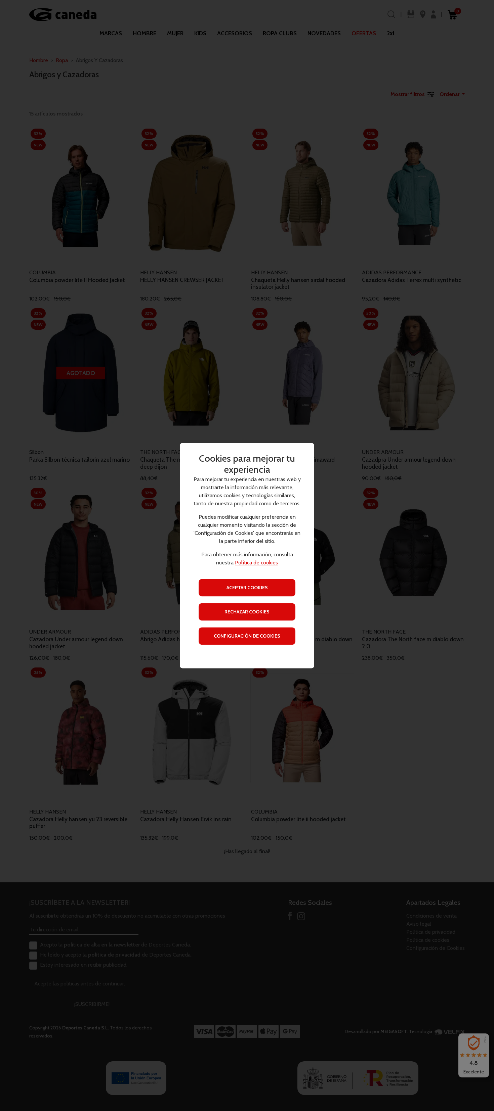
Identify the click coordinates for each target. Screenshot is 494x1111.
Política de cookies (256, 562)
